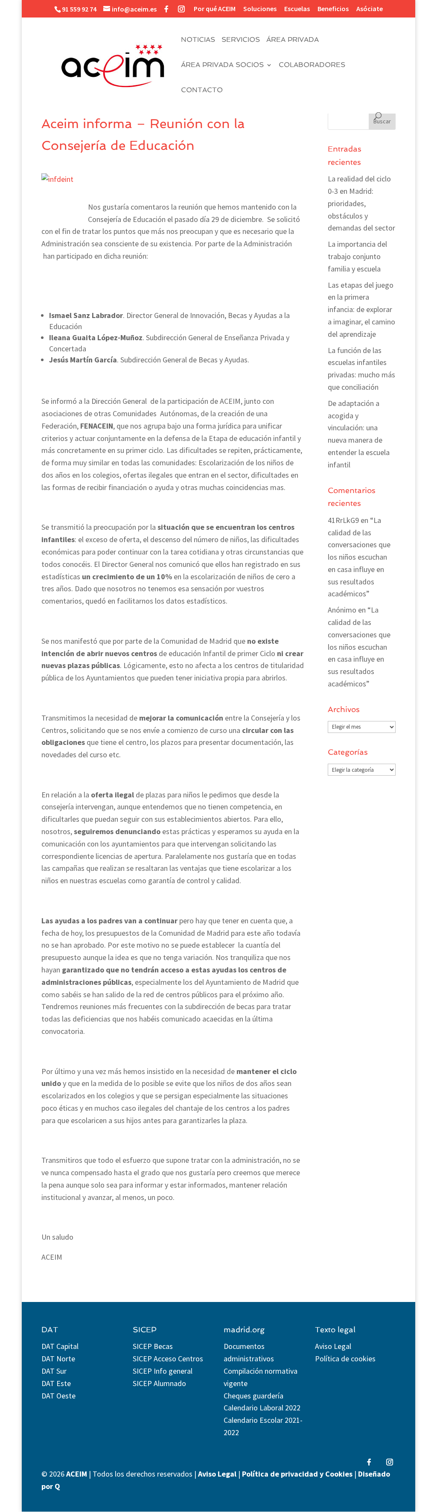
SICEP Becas (153, 1346)
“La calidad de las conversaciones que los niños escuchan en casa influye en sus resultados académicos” (359, 557)
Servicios (240, 40)
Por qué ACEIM (215, 9)
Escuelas (297, 9)
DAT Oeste (58, 1396)
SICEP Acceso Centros (168, 1358)
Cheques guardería (253, 1396)
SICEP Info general (162, 1371)
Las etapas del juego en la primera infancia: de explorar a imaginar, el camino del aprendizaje (361, 309)
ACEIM (76, 1474)
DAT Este (56, 1383)
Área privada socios (222, 65)
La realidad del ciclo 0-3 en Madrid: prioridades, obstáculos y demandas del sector (361, 203)
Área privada (292, 40)
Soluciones (260, 9)
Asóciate (369, 9)
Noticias (198, 40)
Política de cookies (345, 1358)
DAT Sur (54, 1371)
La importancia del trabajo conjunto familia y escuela (357, 256)
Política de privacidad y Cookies (297, 1474)
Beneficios (333, 9)
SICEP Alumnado (159, 1383)
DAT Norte (58, 1358)
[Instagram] (181, 9)
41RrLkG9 (343, 520)
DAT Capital (60, 1346)
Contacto (202, 90)
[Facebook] (166, 9)
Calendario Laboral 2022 (262, 1408)
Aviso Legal (333, 1346)
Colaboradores (312, 65)
